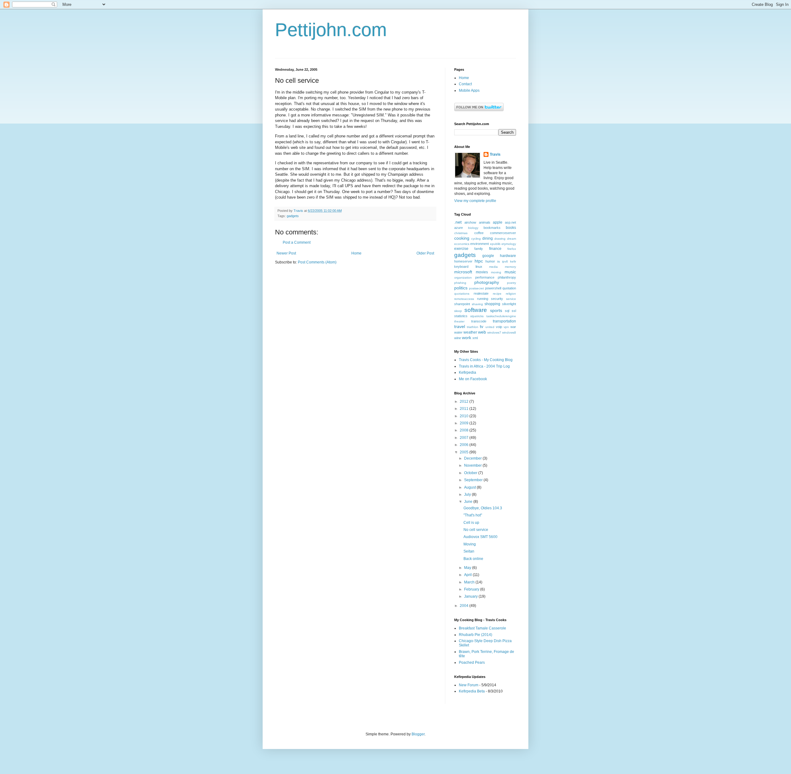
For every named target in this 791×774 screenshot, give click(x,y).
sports (496, 310)
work (466, 337)
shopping (492, 304)
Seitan (468, 551)
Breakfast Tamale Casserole (482, 628)
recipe (497, 293)
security (497, 299)
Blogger (418, 734)
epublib (495, 244)
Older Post (425, 253)
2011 (464, 408)
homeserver (463, 261)
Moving (469, 544)
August (470, 487)
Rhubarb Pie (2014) (475, 635)
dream (511, 238)
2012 (464, 401)
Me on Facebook (473, 379)
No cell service (475, 530)
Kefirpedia (467, 372)
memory (510, 266)
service (511, 299)
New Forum (468, 685)
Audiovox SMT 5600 (480, 537)
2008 (464, 430)
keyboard (461, 266)
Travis (495, 154)
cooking (461, 238)
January (471, 596)
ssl (514, 311)
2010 (464, 416)
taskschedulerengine (501, 316)
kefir (513, 261)
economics (461, 244)
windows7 (494, 332)
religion (511, 293)
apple (497, 222)
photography (486, 282)
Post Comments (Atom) (317, 262)
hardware (508, 256)
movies (482, 272)
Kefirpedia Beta (472, 691)
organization (463, 277)
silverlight (509, 304)
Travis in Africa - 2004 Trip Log (484, 366)
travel (459, 326)
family (478, 248)
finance (495, 248)
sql (507, 311)
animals (484, 222)
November (473, 465)
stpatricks (477, 316)
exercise (461, 248)
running (482, 299)
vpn (506, 327)
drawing (499, 238)
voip (499, 327)
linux (479, 266)
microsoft (463, 271)
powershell (493, 288)
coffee (479, 233)
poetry (511, 282)
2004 (464, 606)
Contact (465, 84)
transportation (504, 321)
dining (487, 238)
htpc (479, 261)
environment (479, 244)
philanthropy (507, 277)
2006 (464, 445)
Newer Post (286, 253)
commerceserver (503, 233)
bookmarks (492, 227)
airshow (470, 222)
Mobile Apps (469, 90)
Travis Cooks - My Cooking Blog (486, 360)
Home (356, 253)
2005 (464, 452)
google (488, 256)
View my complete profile (475, 201)
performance (484, 277)
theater (459, 321)
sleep (458, 311)
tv (481, 326)
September (474, 480)
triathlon (472, 327)
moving (496, 272)
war (513, 327)
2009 (464, 423)
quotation (509, 288)
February (472, 589)
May (468, 568)
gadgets (293, 216)
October (471, 473)
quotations (461, 293)
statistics (460, 316)
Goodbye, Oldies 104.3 (482, 508)
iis (498, 261)
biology (473, 227)
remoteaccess (464, 299)
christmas (460, 233)
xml (475, 338)
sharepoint (462, 304)
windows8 (509, 332)
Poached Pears (472, 662)
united (489, 327)
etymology (508, 244)
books (511, 227)
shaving (477, 304)
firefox (511, 248)
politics (460, 287)
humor (490, 261)
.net (458, 222)
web (482, 332)
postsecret (476, 288)
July (468, 494)
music (510, 271)
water (458, 332)
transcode (478, 321)
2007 (464, 437)
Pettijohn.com (331, 29)
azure (458, 227)
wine (457, 338)
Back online (473, 559)
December (473, 458)
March (470, 582)
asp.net (510, 222)
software (475, 310)
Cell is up (471, 522)
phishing (460, 282)
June (468, 501)
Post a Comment (297, 242)
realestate (481, 293)
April (468, 575)
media (493, 266)
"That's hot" (472, 515)
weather (470, 332)
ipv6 (505, 261)
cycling (476, 238)
